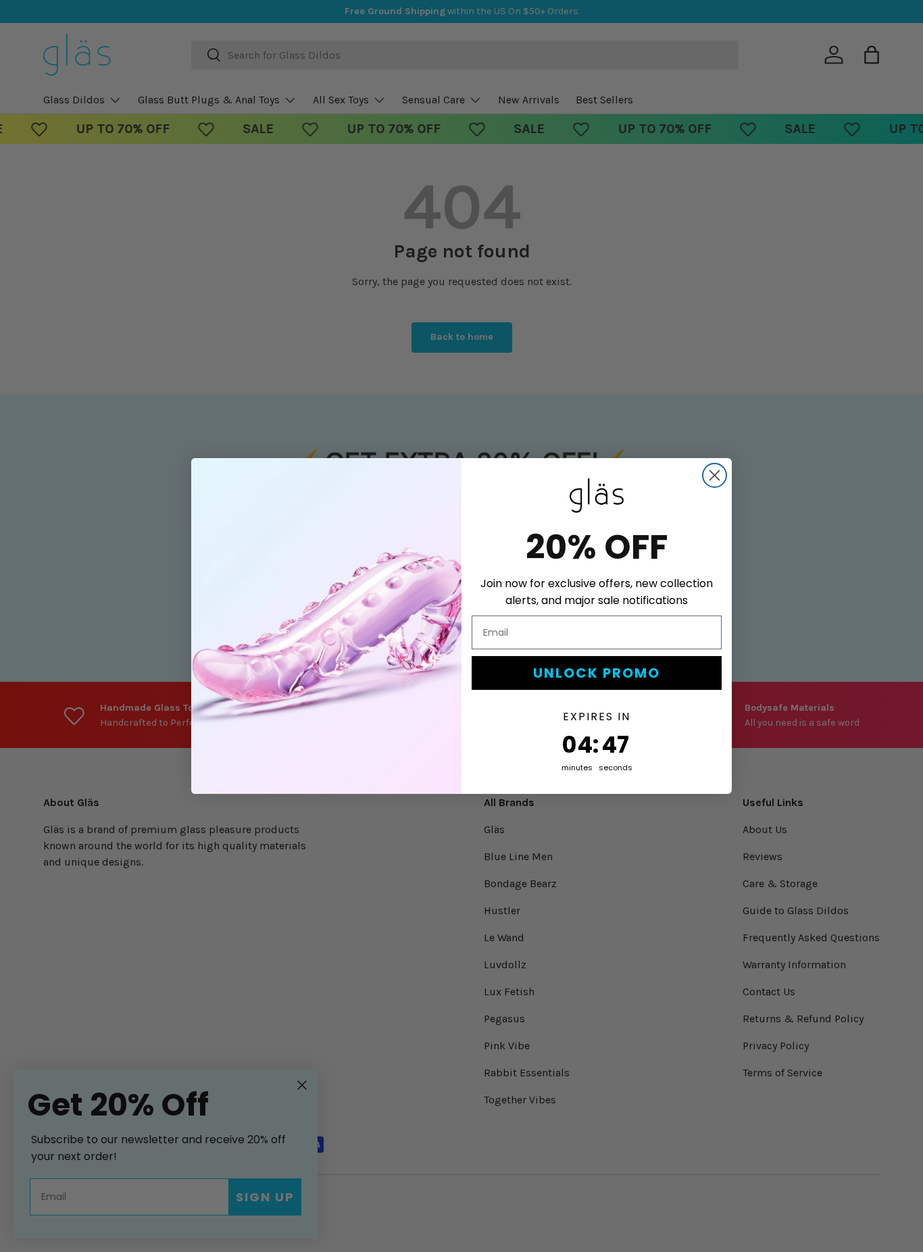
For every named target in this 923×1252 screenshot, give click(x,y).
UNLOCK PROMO (596, 672)
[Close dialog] (714, 475)
